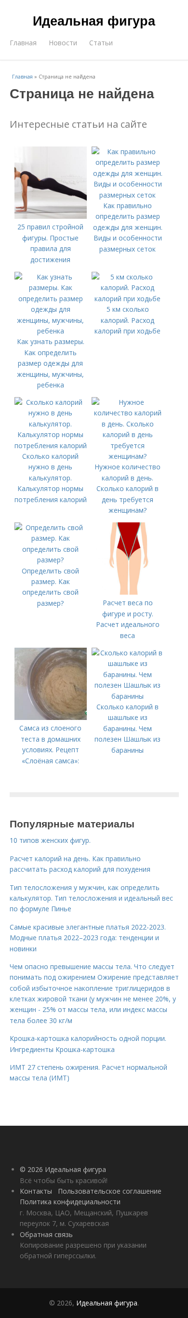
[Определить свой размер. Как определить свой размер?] (50, 559)
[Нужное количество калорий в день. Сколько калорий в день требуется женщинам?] (128, 456)
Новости (63, 42)
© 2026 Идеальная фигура (63, 1169)
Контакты (36, 1191)
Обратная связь (46, 1234)
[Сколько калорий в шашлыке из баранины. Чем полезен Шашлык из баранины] (128, 696)
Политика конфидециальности (70, 1201)
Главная (23, 42)
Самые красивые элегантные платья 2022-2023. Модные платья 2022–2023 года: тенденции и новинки (88, 937)
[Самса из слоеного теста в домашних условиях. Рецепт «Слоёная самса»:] (50, 717)
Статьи (101, 42)
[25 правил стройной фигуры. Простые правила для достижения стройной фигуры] (50, 216)
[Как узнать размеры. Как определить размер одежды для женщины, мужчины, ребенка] (50, 330)
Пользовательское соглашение (109, 1191)
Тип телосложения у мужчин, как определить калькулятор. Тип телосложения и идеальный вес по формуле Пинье (91, 898)
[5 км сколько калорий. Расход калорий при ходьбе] (128, 298)
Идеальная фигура (94, 20)
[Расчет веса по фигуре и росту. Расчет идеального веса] (128, 592)
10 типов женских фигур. (50, 840)
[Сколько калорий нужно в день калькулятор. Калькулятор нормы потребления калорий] (50, 445)
